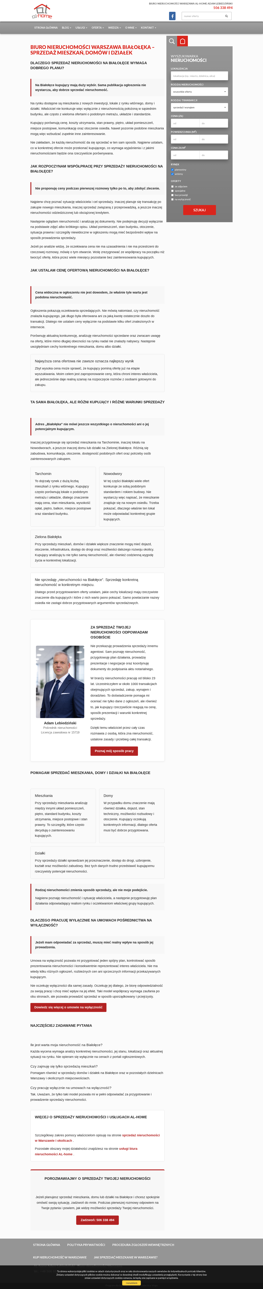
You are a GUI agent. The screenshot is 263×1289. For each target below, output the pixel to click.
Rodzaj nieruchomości (187, 84)
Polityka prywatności (86, 1245)
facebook (172, 16)
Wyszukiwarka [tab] (171, 41)
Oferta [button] (97, 27)
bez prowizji (181, 194)
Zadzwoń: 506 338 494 (97, 1220)
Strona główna (46, 27)
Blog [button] (65, 27)
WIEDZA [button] (113, 27)
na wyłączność (183, 199)
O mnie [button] (130, 27)
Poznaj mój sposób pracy (114, 751)
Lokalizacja (179, 68)
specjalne (180, 190)
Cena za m (178, 147)
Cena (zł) (177, 115)
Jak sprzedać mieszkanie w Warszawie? (126, 1257)
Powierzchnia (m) (184, 131)
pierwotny (180, 169)
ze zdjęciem (181, 186)
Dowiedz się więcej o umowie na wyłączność (68, 1007)
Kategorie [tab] (182, 41)
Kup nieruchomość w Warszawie (60, 1257)
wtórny (179, 173)
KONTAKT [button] (147, 27)
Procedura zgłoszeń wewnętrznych (143, 1245)
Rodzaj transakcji (184, 100)
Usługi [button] (81, 27)
